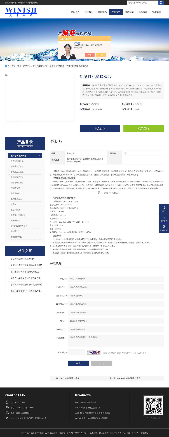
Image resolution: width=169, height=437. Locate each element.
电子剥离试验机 (17, 161)
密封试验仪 (15, 220)
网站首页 (75, 12)
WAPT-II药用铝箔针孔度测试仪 (87, 408)
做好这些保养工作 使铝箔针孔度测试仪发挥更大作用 (26, 272)
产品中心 (27, 66)
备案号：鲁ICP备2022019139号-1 (73, 433)
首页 (19, 66)
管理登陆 (144, 433)
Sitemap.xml (115, 433)
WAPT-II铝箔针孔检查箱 (69, 378)
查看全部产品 (16, 237)
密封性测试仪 (16, 199)
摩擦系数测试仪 (17, 193)
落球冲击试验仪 (17, 166)
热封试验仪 (15, 231)
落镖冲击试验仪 (17, 172)
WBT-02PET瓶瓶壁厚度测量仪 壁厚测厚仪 (92, 413)
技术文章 (129, 12)
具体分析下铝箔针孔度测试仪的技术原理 (26, 291)
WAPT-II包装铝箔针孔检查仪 (128, 378)
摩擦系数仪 (15, 210)
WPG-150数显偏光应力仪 (85, 402)
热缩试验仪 (15, 188)
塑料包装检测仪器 (40, 66)
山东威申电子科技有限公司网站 (26, 3)
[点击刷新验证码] (93, 352)
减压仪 (13, 204)
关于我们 (89, 12)
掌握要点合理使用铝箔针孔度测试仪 (26, 284)
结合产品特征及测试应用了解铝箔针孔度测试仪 (26, 278)
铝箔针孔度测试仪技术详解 (22, 259)
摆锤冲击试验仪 (17, 183)
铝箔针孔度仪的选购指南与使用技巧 (26, 265)
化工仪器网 (103, 433)
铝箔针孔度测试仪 (57, 66)
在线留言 (143, 12)
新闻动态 (102, 12)
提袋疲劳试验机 (17, 177)
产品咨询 (100, 128)
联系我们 (156, 12)
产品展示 (116, 12)
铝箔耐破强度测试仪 (19, 226)
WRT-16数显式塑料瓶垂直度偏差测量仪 (91, 418)
